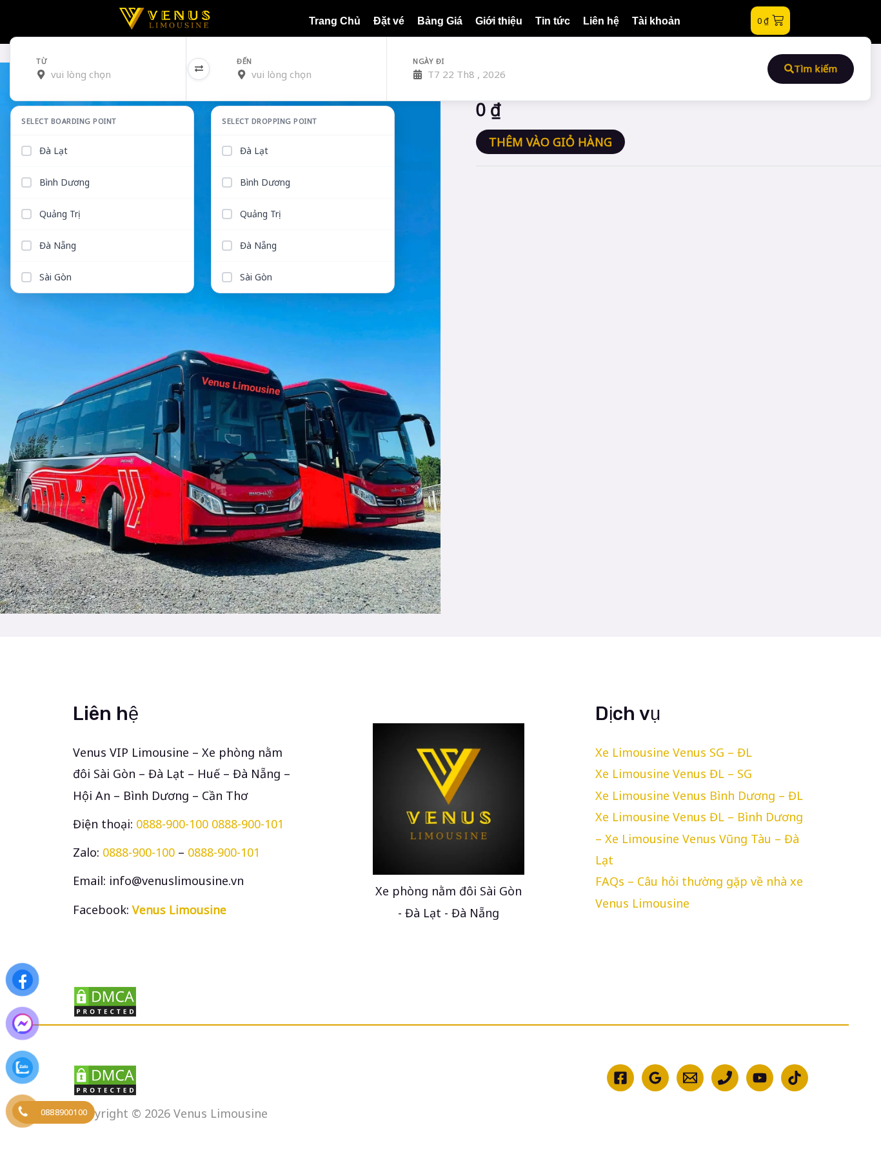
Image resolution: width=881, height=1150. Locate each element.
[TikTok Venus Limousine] (794, 1077)
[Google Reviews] (655, 1077)
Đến (244, 61)
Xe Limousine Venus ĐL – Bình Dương (699, 816)
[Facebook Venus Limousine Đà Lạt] (620, 1077)
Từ (41, 61)
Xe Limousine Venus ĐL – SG (673, 773)
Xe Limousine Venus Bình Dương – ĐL (699, 795)
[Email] (690, 1077)
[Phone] (724, 1077)
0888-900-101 (248, 824)
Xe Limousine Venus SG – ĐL (673, 752)
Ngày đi (428, 61)
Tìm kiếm (815, 68)
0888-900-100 (172, 824)
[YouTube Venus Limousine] (759, 1077)
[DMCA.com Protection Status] (187, 1002)
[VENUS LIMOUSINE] (165, 18)
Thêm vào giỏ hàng (550, 142)
